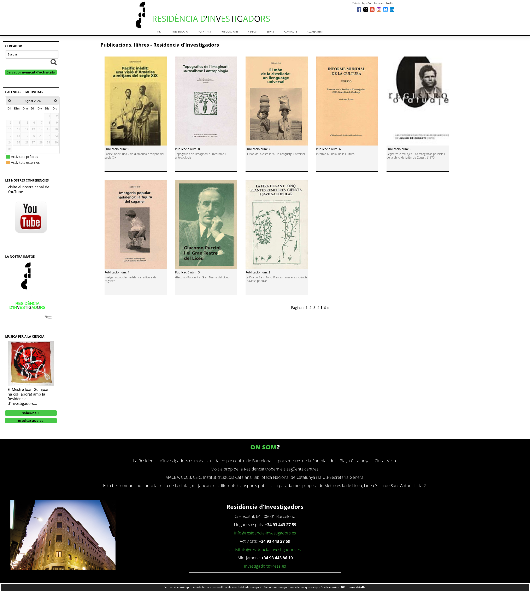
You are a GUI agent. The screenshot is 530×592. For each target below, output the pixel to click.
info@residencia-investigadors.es (265, 533)
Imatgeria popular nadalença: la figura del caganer (131, 279)
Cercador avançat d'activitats (30, 72)
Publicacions (229, 31)
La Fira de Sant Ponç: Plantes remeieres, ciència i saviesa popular (276, 279)
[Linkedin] (392, 9)
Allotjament (315, 31)
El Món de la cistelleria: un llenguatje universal (275, 154)
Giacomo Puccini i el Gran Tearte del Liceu (202, 277)
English (390, 3)
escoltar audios (30, 420)
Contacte (290, 31)
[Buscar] (54, 62)
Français (378, 3)
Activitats (204, 31)
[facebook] (359, 9)
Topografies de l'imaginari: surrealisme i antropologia (200, 155)
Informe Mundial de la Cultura (335, 154)
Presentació (180, 31)
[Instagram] (379, 9)
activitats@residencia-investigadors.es (265, 549)
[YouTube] (372, 9)
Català (356, 3)
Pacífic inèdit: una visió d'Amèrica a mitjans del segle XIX (134, 155)
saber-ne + (30, 413)
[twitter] (365, 9)
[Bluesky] (385, 9)
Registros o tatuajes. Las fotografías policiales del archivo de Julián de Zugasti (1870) (416, 155)
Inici (159, 31)
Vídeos (252, 31)
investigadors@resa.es (265, 566)
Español (366, 3)
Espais (270, 31)
